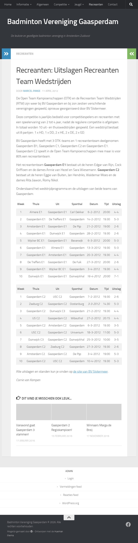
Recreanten (96, 4)
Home (8, 4)
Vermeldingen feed (71, 486)
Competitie (60, 4)
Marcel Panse (31, 91)
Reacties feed (70, 495)
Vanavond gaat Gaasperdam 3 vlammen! (25, 429)
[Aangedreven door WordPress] (31, 531)
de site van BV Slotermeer (90, 372)
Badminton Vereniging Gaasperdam (62, 21)
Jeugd (78, 4)
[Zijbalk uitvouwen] (6, 53)
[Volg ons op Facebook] (128, 524)
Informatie (23, 4)
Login (71, 478)
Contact (113, 4)
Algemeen (43, 4)
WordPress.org (70, 503)
